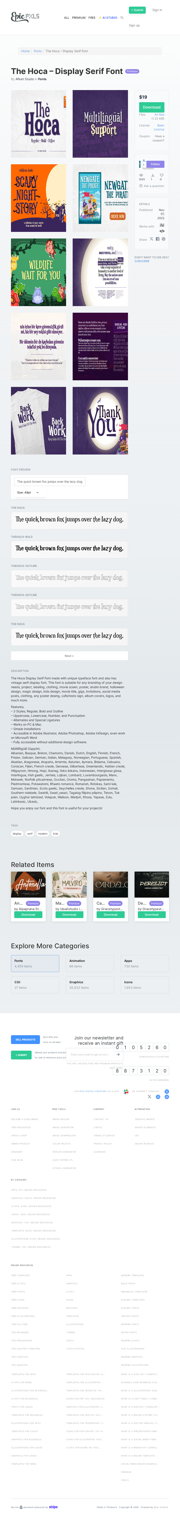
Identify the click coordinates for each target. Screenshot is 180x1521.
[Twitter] (151, 239)
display (17, 833)
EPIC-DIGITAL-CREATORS (94, 1091)
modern (42, 833)
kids (55, 833)
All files (159, 114)
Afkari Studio (25, 79)
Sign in (157, 10)
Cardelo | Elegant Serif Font (101, 903)
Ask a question (151, 186)
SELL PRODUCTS (25, 1039)
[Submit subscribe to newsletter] (118, 1054)
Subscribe (142, 261)
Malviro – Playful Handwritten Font (60, 903)
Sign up (134, 25)
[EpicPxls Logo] (25, 17)
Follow (155, 164)
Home (25, 51)
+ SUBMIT (21, 1055)
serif (29, 833)
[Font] (162, 225)
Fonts (37, 51)
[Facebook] (157, 239)
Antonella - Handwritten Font (19, 903)
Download (28, 914)
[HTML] (162, 231)
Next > (69, 656)
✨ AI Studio (107, 17)
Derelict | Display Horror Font (142, 903)
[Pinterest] (163, 239)
